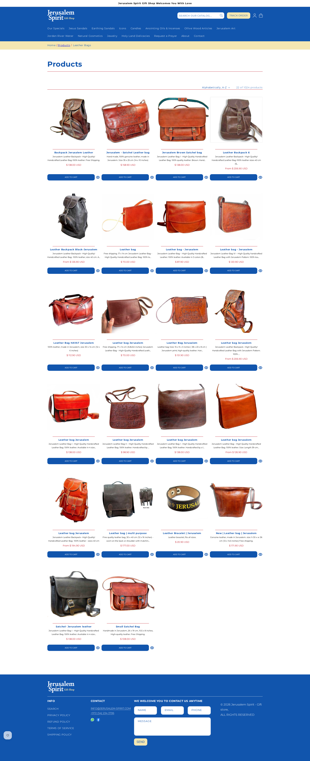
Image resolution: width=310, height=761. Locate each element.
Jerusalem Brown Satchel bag (182, 152)
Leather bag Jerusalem (128, 342)
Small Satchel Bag (128, 626)
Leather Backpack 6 (236, 152)
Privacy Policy (58, 715)
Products (64, 45)
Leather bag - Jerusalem (182, 249)
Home (51, 45)
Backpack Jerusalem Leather (73, 152)
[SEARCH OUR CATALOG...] (221, 15)
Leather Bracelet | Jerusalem (182, 533)
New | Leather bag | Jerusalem (236, 533)
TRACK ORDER (238, 15)
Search (53, 708)
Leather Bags (82, 45)
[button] (261, 15)
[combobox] (200, 15)
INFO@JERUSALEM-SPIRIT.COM (111, 708)
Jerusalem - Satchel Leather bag (128, 152)
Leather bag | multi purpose (128, 533)
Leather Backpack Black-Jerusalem (73, 249)
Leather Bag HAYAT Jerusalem (73, 342)
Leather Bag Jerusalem (182, 342)
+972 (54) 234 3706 (102, 713)
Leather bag (128, 249)
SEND (141, 741)
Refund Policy (58, 721)
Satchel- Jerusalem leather (74, 626)
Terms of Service (60, 728)
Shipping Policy (59, 734)
